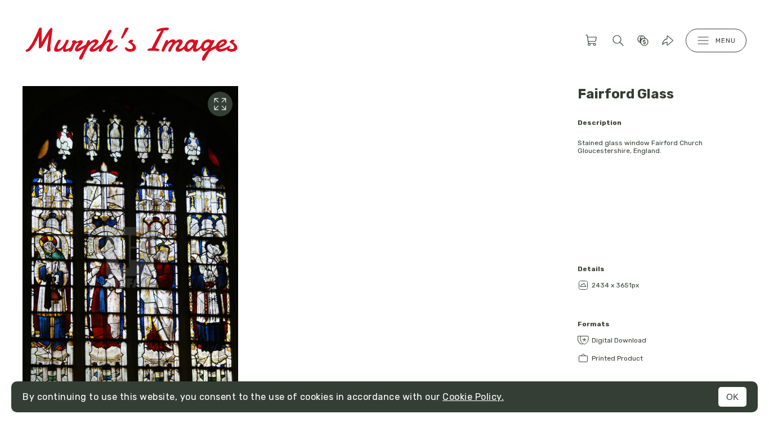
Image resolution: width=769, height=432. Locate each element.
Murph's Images (130, 40)
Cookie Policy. (473, 397)
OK (732, 397)
